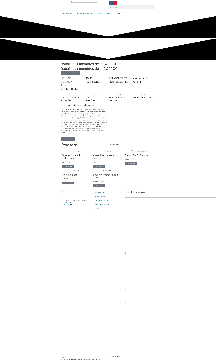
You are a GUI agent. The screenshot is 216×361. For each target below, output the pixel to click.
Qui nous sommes (67, 13)
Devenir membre (100, 196)
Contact (118, 13)
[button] (1, 38)
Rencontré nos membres (102, 200)
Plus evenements (114, 144)
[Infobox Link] (72, 84)
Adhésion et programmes (84, 13)
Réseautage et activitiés (104, 13)
